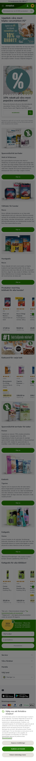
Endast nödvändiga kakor (18, 755)
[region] (18, 734)
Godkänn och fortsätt (18, 749)
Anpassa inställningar (18, 743)
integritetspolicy (7, 738)
